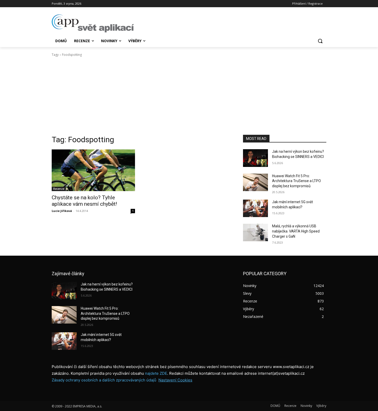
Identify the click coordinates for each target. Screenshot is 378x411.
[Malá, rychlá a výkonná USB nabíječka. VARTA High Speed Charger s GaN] (255, 232)
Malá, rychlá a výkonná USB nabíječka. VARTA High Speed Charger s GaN (296, 231)
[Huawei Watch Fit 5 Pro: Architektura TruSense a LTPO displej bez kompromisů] (255, 182)
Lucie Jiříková (62, 211)
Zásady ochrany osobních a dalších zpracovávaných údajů (104, 380)
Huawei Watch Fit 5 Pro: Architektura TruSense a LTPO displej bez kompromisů (296, 181)
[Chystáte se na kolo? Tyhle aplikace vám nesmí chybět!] (93, 170)
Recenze (58, 189)
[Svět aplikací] (93, 23)
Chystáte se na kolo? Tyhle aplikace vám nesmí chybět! (84, 200)
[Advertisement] (189, 96)
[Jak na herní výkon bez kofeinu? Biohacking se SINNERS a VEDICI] (255, 158)
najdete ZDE (156, 373)
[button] (320, 41)
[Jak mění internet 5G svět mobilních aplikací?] (255, 208)
